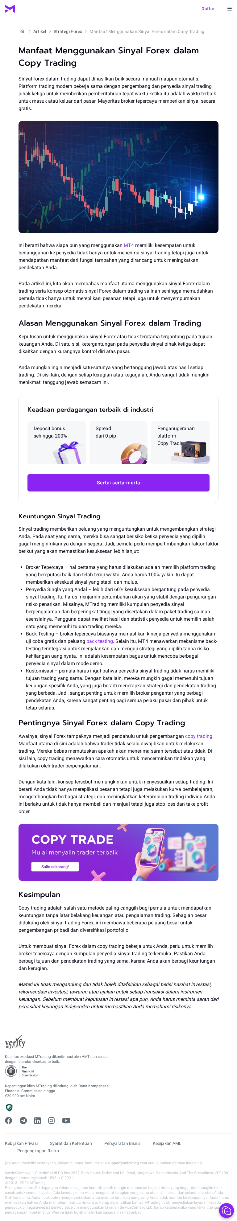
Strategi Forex (68, 31)
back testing (99, 641)
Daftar (208, 8)
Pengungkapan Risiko (38, 1150)
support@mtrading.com (127, 1163)
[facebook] (8, 1120)
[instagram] (51, 1120)
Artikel (39, 31)
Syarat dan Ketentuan (71, 1143)
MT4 (129, 245)
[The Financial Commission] (22, 1071)
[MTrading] (10, 9)
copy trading (198, 736)
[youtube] (66, 1120)
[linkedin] (37, 1120)
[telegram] (23, 1120)
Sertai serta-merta (118, 483)
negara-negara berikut (45, 1207)
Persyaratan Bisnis (122, 1143)
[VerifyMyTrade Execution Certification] (15, 1042)
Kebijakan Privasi (21, 1143)
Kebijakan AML (167, 1143)
